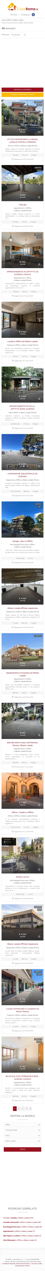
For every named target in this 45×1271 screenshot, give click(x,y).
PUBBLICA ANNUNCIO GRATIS (22, 95)
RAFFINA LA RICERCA (22, 90)
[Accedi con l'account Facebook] (33, 14)
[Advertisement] (22, 62)
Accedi (14, 15)
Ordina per (5, 35)
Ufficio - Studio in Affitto (22, 812)
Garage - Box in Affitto (22, 541)
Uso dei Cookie (36, 1263)
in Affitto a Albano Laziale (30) (22, 1222)
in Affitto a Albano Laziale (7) (19, 1231)
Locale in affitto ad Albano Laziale (23, 341)
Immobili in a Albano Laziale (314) (18, 1218)
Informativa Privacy (23, 1263)
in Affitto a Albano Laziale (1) (19, 1240)
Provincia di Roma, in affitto (14, 23)
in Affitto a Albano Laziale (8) (22, 1227)
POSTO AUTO (22, 877)
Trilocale (22, 205)
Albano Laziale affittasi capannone (22, 608)
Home (3, 23)
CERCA (22, 1149)
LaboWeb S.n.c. (18, 1259)
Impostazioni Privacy (22, 1266)
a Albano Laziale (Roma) (28, 146)
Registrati (26, 15)
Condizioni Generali (8, 1263)
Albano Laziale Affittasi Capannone (22, 944)
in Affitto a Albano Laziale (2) (22, 1236)
